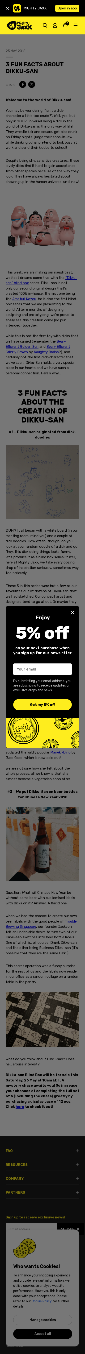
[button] (72, 612)
